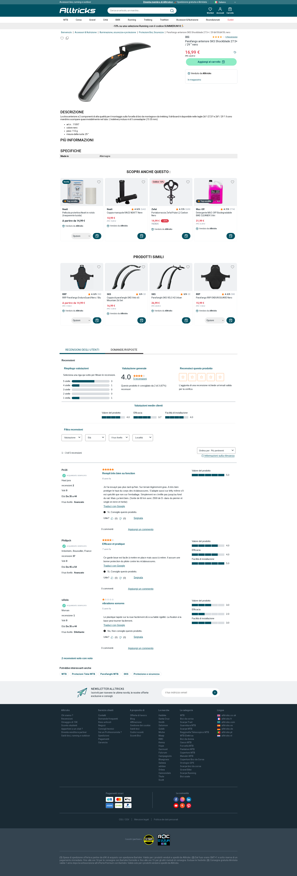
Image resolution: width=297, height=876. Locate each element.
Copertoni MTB (187, 752)
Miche (162, 732)
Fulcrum (163, 752)
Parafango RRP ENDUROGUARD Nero (214, 297)
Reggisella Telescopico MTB (194, 732)
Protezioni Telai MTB (83, 674)
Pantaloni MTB (187, 749)
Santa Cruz (164, 719)
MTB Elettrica (186, 735)
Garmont (163, 749)
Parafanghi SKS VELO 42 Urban (166, 297)
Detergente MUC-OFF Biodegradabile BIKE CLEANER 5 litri (214, 214)
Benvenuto (66, 32)
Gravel (92, 20)
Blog (132, 719)
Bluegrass (164, 759)
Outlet (231, 20)
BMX (118, 20)
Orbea (162, 769)
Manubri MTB (186, 756)
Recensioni (67, 719)
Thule (161, 776)
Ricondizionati (213, 20)
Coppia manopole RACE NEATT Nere (124, 212)
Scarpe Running (188, 773)
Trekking (148, 20)
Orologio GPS (187, 763)
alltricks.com (228, 722)
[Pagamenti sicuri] (118, 802)
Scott (161, 780)
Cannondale (165, 773)
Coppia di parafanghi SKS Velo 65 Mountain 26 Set (123, 299)
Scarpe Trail (186, 722)
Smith (161, 722)
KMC (161, 739)
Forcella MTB (187, 746)
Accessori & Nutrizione (187, 20)
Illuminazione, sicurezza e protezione (118, 32)
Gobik (161, 729)
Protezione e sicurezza (146, 674)
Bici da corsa (187, 719)
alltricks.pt (227, 732)
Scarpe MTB (186, 729)
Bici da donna (187, 739)
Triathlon (164, 20)
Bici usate (185, 776)
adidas (162, 766)
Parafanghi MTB (109, 674)
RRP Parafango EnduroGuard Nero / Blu (81, 297)
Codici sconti (137, 732)
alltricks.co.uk (229, 715)
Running (132, 20)
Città (105, 20)
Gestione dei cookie (140, 725)
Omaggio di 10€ (69, 722)
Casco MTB (186, 742)
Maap (161, 735)
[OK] (214, 692)
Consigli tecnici (106, 729)
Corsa (79, 20)
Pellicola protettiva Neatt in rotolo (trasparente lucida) (78, 214)
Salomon (163, 725)
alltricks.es (227, 725)
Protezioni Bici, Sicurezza (151, 32)
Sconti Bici (135, 735)
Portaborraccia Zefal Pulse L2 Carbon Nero (169, 214)
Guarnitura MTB (188, 725)
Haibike (162, 715)
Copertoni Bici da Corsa (192, 759)
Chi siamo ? (67, 715)
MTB (65, 20)
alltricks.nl (227, 735)
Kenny (162, 742)
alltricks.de (227, 729)
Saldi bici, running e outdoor (75, 735)
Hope (161, 746)
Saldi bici (135, 729)
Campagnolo (165, 756)
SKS (187, 37)
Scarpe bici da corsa (190, 766)
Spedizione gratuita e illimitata (175, 2)
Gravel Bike (186, 769)
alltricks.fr (227, 719)
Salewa (162, 763)
